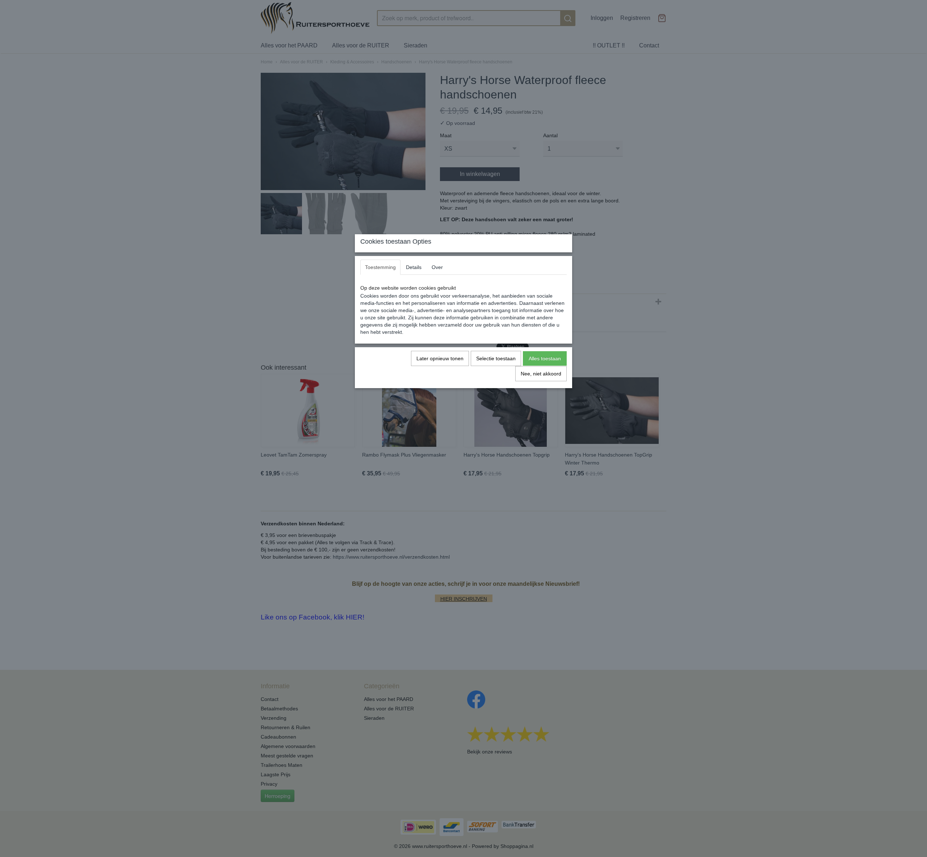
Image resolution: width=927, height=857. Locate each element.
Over (437, 267)
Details (413, 267)
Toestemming (380, 267)
